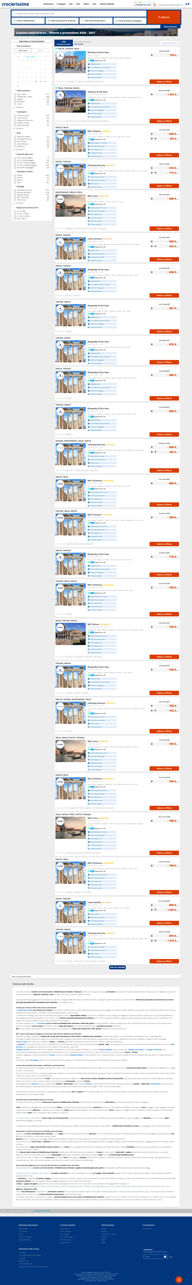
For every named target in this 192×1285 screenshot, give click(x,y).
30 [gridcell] (45, 81)
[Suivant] (83, 62)
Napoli (103, 1240)
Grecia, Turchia (63, 161)
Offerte (86, 4)
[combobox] (80, 13)
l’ (136, 1049)
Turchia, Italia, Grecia (66, 511)
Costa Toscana (65, 1243)
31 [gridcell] (18, 86)
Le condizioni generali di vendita (30, 1255)
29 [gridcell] (40, 81)
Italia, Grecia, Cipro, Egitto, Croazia (73, 814)
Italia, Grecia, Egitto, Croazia (69, 737)
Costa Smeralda (65, 1231)
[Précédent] (58, 62)
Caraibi (21, 1234)
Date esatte (23, 50)
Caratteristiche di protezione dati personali (33, 1266)
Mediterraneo (23, 1229)
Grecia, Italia (61, 127)
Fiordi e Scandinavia (25, 1237)
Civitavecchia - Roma (108, 1234)
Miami (103, 1243)
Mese (40, 50)
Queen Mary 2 (65, 1229)
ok (171, 1257)
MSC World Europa (66, 1237)
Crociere (3, 1211)
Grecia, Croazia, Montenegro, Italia (73, 699)
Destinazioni (48, 4)
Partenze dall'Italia (107, 4)
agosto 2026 (30, 57)
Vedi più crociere (117, 967)
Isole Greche (23, 1231)
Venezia (104, 1237)
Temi (94, 4)
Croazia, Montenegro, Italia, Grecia (73, 441)
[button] (170, 5)
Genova (104, 1231)
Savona (103, 1229)
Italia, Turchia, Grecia (68, 88)
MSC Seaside (64, 1234)
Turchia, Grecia (63, 302)
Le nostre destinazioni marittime (20, 1211)
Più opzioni (19, 107)
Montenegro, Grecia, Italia (68, 192)
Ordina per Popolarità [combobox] (169, 43)
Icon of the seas (65, 1240)
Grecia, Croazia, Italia (68, 48)
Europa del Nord (24, 1240)
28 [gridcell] (36, 81)
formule (39, 1023)
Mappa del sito (24, 1261)
